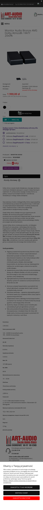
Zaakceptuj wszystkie (21, 498)
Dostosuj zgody (21, 493)
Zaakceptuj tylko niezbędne (21, 487)
